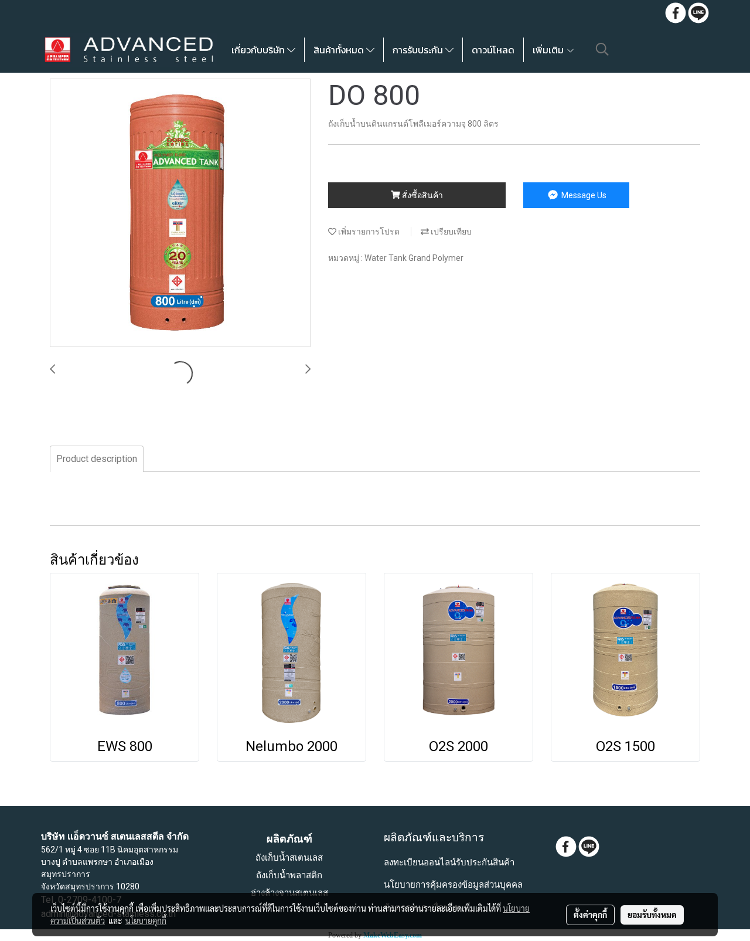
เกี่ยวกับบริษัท (259, 50)
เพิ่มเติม (549, 50)
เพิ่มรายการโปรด (368, 231)
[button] (602, 49)
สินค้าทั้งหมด (339, 50)
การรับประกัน (419, 50)
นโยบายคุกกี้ (145, 920)
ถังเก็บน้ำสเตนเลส (289, 857)
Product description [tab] (96, 458)
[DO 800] (180, 213)
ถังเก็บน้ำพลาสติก (289, 875)
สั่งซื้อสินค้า (421, 195)
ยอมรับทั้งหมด (652, 914)
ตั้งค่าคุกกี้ (590, 914)
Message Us (583, 195)
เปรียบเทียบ (450, 231)
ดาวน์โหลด (493, 50)
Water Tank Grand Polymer (413, 258)
